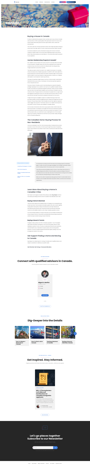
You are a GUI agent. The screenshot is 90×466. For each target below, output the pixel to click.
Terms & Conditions (41, 463)
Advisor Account (59, 463)
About (29, 463)
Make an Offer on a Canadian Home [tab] (24, 177)
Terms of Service (51, 450)
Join (55, 447)
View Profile (45, 295)
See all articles (45, 414)
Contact (47, 463)
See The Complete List (45, 306)
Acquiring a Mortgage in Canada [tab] (24, 166)
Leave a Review (34, 463)
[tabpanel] (54, 172)
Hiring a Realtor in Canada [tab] (23, 163)
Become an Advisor (71, 2)
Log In (74, 3)
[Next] (75, 333)
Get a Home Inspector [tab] (22, 169)
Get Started (62, 2)
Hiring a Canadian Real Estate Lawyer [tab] (24, 173)
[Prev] (14, 333)
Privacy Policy (47, 450)
